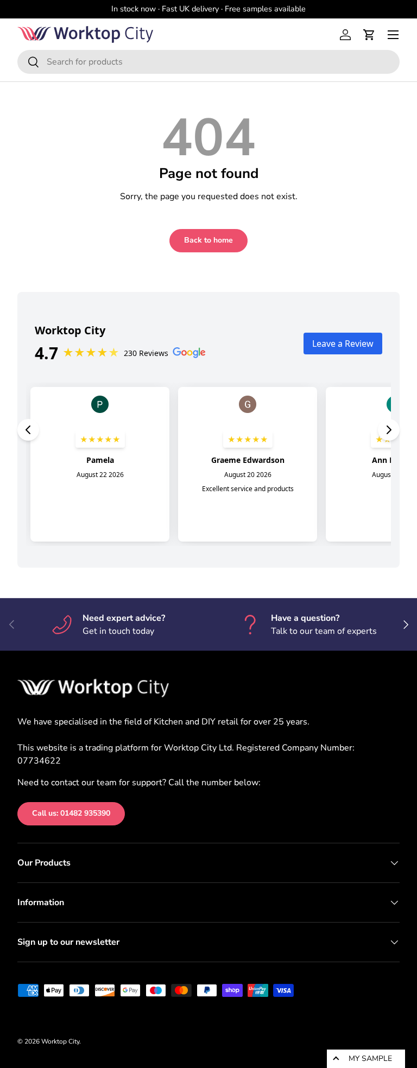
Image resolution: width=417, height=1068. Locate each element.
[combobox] (208, 62)
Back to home (208, 240)
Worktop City (60, 1041)
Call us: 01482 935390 (71, 813)
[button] (369, 35)
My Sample (370, 1058)
